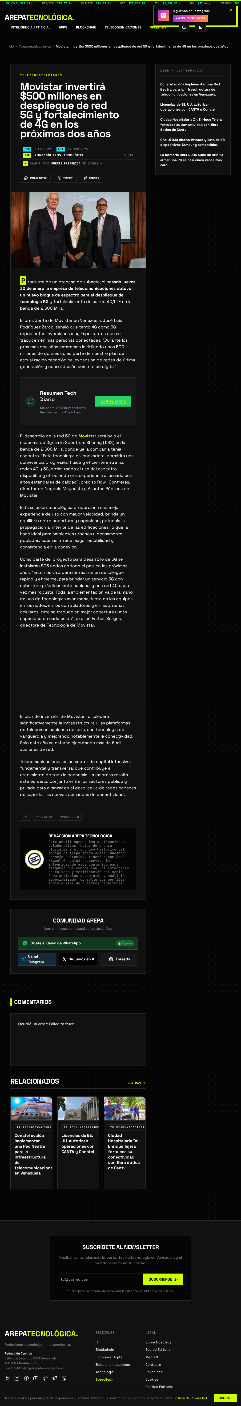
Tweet (68, 178)
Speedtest (159, 27)
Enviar (94, 178)
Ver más (134, 1083)
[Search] (184, 27)
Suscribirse (160, 1279)
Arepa (39, 17)
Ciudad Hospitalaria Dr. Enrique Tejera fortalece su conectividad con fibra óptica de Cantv (191, 124)
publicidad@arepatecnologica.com (38, 1368)
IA (97, 1342)
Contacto (153, 1364)
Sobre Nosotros (158, 1342)
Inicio (10, 46)
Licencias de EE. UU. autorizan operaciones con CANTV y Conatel (188, 107)
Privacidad (154, 1372)
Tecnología (105, 1372)
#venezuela (69, 817)
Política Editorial (159, 1387)
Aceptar (225, 1398)
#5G (25, 817)
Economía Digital (109, 1357)
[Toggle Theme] (200, 27)
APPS (63, 27)
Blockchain (86, 27)
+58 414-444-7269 (23, 1363)
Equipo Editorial (158, 1349)
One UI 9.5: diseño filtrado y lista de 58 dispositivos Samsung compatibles (192, 142)
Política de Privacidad (190, 1398)
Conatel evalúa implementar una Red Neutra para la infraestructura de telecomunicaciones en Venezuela (190, 89)
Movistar (87, 436)
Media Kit (153, 1357)
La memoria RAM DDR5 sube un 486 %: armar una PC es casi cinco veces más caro (191, 160)
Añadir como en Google (63, 163)
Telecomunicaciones (123, 27)
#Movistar (44, 817)
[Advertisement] (78, 678)
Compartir (38, 178)
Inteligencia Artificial (30, 27)
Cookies (152, 1379)
